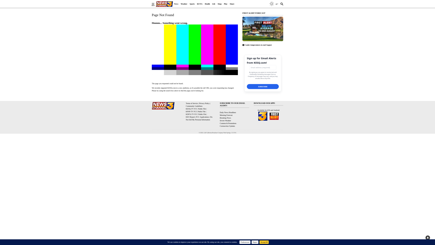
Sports (192, 4)
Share (232, 4)
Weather (184, 4)
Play (225, 4)
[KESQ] (164, 4)
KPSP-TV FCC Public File (195, 112)
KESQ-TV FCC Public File (196, 109)
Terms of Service (192, 103)
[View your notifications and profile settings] (427, 237)
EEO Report (190, 117)
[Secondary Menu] (155, 4)
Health (207, 4)
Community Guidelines (194, 106)
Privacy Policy (204, 103)
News (176, 4)
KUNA (199, 4)
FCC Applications (202, 117)
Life (213, 4)
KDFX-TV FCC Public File (196, 114)
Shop (220, 4)
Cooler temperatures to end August (258, 45)
